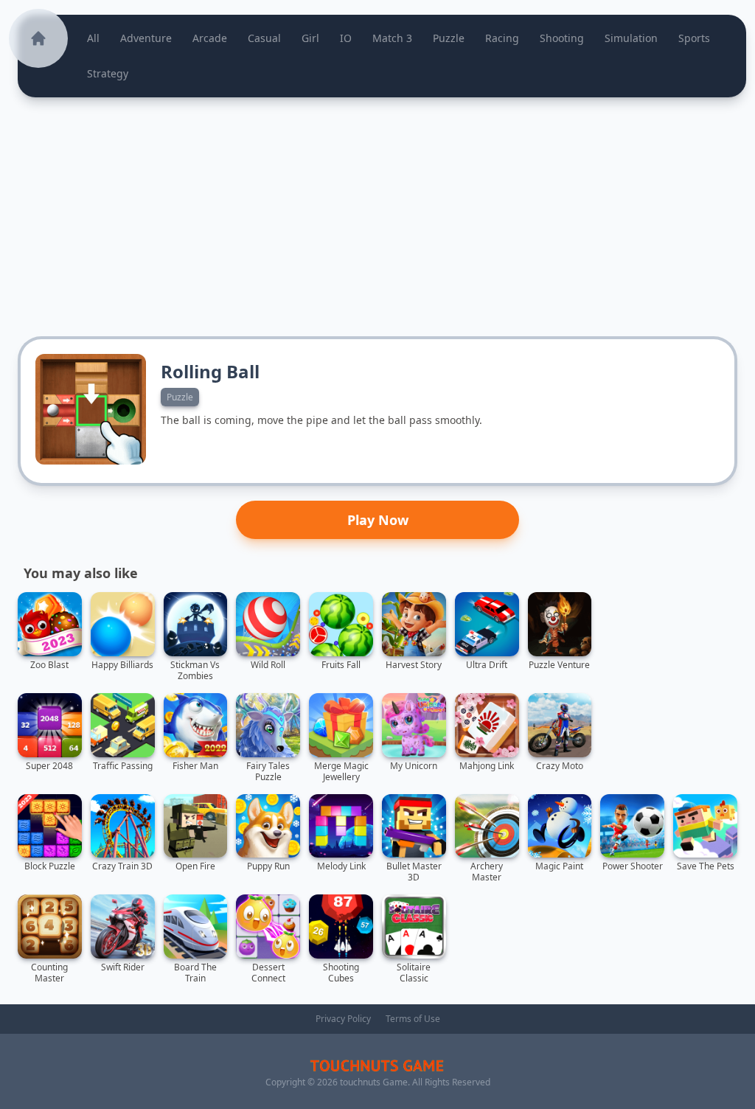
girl (310, 38)
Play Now (377, 520)
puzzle (449, 38)
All (93, 38)
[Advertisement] (377, 217)
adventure (146, 38)
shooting (562, 38)
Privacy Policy (343, 1018)
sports (694, 38)
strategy (107, 73)
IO (346, 38)
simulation (631, 38)
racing (502, 38)
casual (264, 38)
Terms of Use (413, 1018)
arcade (209, 38)
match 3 (392, 38)
